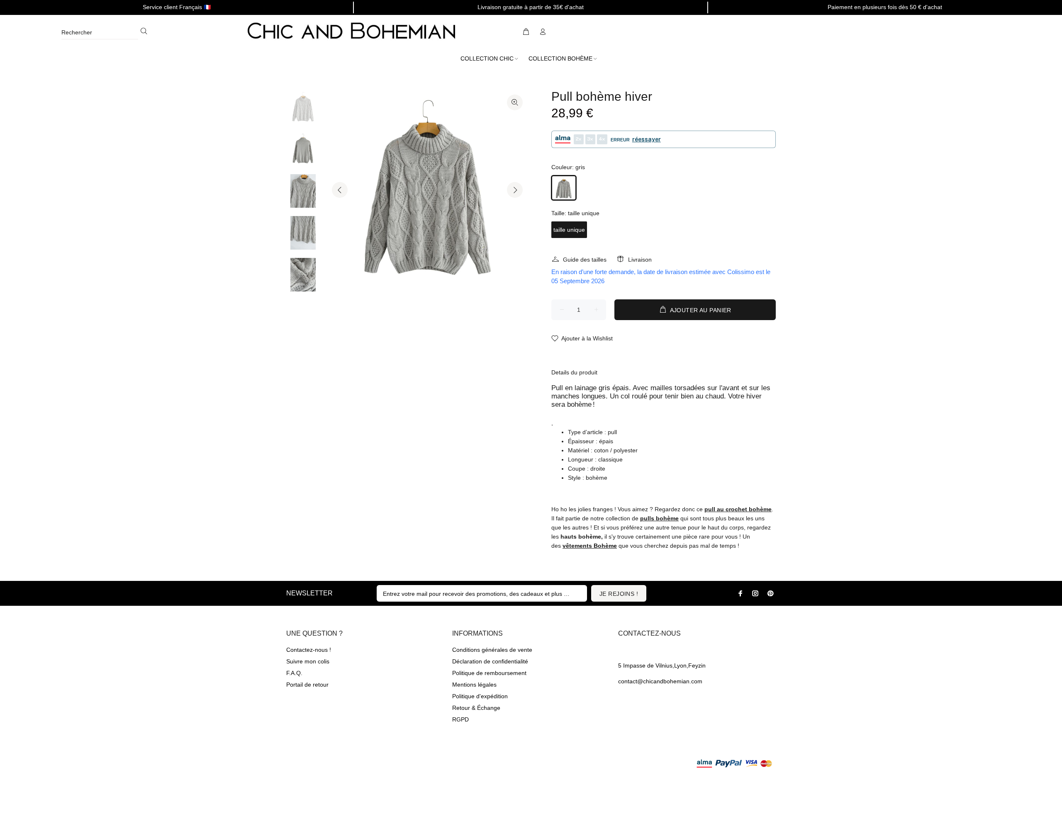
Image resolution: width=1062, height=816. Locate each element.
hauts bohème (580, 536)
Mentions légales (474, 684)
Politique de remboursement (489, 673)
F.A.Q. (294, 673)
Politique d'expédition (480, 696)
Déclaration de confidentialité (490, 661)
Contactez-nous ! (308, 649)
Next (515, 190)
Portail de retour (307, 684)
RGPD (460, 719)
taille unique (569, 229)
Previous (340, 190)
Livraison (640, 259)
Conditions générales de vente (492, 649)
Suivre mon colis (307, 661)
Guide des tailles (585, 259)
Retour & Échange (476, 707)
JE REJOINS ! (618, 593)
